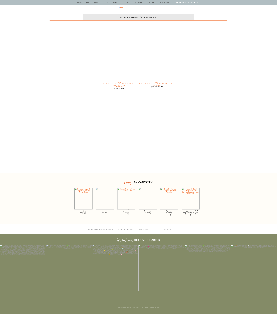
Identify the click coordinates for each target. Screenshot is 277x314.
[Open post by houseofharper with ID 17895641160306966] (254, 268)
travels (147, 212)
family (126, 212)
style (119, 82)
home (104, 212)
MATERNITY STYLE (190, 212)
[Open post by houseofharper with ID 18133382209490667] (115, 268)
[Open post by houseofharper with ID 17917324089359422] (161, 268)
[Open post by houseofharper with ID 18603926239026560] (23, 268)
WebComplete (154, 308)
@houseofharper (147, 239)
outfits (83, 212)
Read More (119, 87)
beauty (169, 212)
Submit (167, 229)
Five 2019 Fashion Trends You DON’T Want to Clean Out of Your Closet (119, 84)
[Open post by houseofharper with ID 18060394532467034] (69, 268)
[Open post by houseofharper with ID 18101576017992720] (208, 268)
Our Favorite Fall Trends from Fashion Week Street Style (156, 84)
